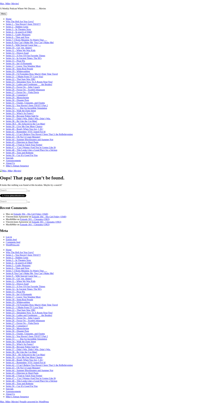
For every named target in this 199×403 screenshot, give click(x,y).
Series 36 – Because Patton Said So (22, 116)
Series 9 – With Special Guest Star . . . (23, 45)
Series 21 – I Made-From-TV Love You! (24, 76)
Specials (9, 158)
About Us (10, 163)
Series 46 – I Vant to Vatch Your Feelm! (24, 145)
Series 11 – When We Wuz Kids (20, 50)
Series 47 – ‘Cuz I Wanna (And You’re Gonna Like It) (31, 147)
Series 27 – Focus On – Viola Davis (22, 92)
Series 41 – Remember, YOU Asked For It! (26, 131)
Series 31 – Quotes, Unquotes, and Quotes (25, 103)
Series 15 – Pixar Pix (15, 61)
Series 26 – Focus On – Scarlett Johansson (25, 89)
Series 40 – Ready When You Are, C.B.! (24, 129)
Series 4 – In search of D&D (19, 32)
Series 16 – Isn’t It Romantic (19, 63)
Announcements (13, 160)
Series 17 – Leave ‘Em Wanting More (23, 66)
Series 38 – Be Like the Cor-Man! (21, 121)
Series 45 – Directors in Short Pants (22, 142)
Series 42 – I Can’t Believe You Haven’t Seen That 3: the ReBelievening (39, 134)
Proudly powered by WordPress (34, 401)
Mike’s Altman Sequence (17, 166)
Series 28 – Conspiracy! (17, 95)
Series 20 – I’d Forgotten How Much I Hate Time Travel (32, 74)
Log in (9, 237)
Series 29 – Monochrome (17, 97)
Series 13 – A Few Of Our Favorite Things (25, 55)
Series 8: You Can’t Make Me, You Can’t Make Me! (30, 42)
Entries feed (11, 239)
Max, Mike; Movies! (9, 3)
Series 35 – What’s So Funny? (20, 113)
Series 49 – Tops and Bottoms (19, 152)
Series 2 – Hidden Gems (17, 27)
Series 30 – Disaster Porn (17, 100)
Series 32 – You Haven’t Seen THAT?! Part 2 (27, 105)
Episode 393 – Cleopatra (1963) (35, 219)
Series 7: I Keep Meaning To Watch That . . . (26, 40)
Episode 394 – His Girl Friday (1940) (31, 214)
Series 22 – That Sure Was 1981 (20, 79)
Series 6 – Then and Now (17, 37)
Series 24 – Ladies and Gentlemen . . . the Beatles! (29, 84)
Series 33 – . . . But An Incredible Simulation (26, 108)
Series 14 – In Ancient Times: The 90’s (24, 58)
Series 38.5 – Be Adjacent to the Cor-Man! (25, 124)
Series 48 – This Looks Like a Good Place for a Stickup (31, 150)
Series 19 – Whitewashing (18, 71)
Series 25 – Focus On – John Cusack (23, 87)
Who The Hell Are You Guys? (20, 21)
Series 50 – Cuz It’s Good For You (22, 155)
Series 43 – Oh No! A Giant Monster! (23, 137)
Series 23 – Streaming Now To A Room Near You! (29, 82)
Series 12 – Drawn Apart (17, 53)
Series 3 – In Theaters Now (18, 29)
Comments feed (13, 242)
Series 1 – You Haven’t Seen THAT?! (23, 24)
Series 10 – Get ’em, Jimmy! (19, 47)
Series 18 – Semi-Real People (19, 68)
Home (9, 19)
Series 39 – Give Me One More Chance (24, 126)
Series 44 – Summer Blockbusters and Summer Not (29, 139)
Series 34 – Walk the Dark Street (21, 110)
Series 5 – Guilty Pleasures (18, 34)
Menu (3, 14)
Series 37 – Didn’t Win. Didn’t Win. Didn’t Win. (28, 118)
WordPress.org (12, 245)
